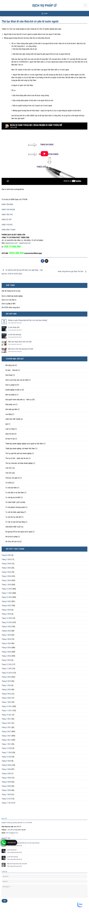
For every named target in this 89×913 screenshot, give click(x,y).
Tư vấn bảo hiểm (11, 488)
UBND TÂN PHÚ (7, 215)
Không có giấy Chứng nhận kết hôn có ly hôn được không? (27, 320)
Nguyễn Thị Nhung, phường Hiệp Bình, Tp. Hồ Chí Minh (17, 822)
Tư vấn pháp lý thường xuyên (15, 507)
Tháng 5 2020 (6, 778)
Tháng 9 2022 (6, 677)
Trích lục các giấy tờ (12, 478)
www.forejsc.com (11, 243)
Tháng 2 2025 (6, 614)
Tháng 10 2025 (7, 597)
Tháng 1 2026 (6, 585)
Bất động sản (9, 365)
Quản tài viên (9, 434)
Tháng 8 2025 (6, 606)
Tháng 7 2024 (6, 635)
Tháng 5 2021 (6, 727)
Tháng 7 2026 (6, 559)
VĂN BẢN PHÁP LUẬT (13, 527)
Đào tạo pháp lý (10, 395)
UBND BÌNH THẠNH (8, 230)
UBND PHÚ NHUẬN (8, 210)
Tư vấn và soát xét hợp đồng (15, 522)
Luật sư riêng (9, 429)
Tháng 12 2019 (7, 799)
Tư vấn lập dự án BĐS (12, 497)
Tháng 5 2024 (6, 643)
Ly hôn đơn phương (14, 334)
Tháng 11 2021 (7, 710)
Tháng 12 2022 (7, 664)
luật (6, 424)
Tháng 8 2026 (6, 555)
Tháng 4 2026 (6, 572)
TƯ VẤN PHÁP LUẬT (12, 502)
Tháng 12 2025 (7, 589)
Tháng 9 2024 (6, 627)
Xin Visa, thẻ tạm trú (12, 541)
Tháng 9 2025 (6, 601)
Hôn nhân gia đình (11, 409)
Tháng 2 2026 (6, 580)
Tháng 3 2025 (6, 610)
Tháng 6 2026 (6, 564)
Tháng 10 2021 (7, 715)
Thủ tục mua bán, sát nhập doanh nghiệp (19, 463)
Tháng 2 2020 (6, 790)
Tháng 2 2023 (6, 660)
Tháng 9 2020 (6, 761)
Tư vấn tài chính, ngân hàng (14, 512)
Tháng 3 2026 (6, 576)
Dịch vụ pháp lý (44, 5)
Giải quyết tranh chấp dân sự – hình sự (18, 400)
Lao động (8, 414)
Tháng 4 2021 (6, 731)
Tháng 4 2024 (6, 648)
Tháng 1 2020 (6, 794)
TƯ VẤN (8, 483)
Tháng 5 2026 (6, 568)
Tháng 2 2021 (6, 740)
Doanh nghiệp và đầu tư (13, 390)
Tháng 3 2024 (6, 652)
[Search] (85, 5)
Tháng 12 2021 (7, 706)
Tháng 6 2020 (6, 773)
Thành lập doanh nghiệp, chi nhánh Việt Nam (20, 448)
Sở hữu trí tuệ (10, 439)
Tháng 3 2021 (6, 736)
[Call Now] (3, 842)
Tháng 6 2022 (6, 690)
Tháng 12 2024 (7, 618)
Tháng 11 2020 (7, 752)
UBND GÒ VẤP (7, 220)
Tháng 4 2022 (6, 694)
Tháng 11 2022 (7, 669)
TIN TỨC (8, 468)
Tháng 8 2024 (6, 631)
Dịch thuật (8, 375)
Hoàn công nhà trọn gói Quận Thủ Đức (71, 272)
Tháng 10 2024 (7, 622)
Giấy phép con (10, 404)
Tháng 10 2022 (7, 673)
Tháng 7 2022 (6, 685)
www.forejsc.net (24, 243)
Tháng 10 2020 (7, 757)
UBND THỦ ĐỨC (7, 225)
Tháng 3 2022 (6, 698)
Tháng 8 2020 (6, 765)
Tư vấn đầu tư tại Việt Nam (14, 493)
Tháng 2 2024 (6, 656)
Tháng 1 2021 (6, 744)
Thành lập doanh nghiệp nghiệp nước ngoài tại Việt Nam (24, 444)
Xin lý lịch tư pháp (11, 537)
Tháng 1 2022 (6, 702)
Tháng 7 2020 (6, 769)
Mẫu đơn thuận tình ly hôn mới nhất (20, 342)
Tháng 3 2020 (6, 786)
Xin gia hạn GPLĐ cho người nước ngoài (18, 532)
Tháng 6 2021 (6, 723)
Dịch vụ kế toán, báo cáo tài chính (16, 380)
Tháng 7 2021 (6, 719)
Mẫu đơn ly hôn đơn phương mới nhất (20, 349)
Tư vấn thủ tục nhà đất (13, 517)
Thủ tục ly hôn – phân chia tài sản (16, 458)
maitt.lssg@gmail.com (12, 833)
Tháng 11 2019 (7, 803)
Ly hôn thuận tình (13, 327)
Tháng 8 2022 (6, 681)
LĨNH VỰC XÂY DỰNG (12, 419)
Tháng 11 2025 (7, 593)
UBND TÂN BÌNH (7, 204)
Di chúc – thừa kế (11, 370)
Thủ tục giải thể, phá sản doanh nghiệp (18, 453)
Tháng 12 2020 (7, 748)
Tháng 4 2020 (6, 782)
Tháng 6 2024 (6, 639)
